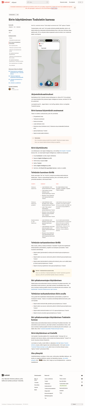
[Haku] (47, 2)
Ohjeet (10, 38)
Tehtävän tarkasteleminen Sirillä (15, 50)
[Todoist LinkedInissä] (82, 379)
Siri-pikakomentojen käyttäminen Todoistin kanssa (16, 60)
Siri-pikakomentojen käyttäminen (14, 54)
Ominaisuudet (12, 14)
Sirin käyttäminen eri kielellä (15, 63)
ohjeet (14, 2)
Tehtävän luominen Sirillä (15, 47)
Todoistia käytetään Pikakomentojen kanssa (51, 328)
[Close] (75, 8)
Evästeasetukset (18, 404)
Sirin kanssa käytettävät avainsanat (14, 43)
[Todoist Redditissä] (82, 385)
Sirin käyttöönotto (13, 45)
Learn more (54, 8)
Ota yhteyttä (12, 65)
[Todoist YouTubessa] (82, 375)
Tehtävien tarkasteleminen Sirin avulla (15, 57)
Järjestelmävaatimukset (14, 40)
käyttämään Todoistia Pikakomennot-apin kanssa (44, 289)
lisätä (57, 343)
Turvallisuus (4, 404)
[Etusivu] (6, 2)
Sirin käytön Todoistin (65, 151)
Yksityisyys (9, 404)
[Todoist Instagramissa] (82, 382)
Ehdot (13, 404)
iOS (17, 14)
